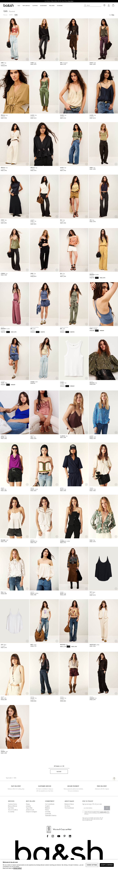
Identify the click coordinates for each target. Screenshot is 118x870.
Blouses (5, 14)
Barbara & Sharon (69, 804)
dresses (28, 804)
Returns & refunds (12, 806)
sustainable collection (50, 815)
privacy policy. (17, 868)
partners (47, 809)
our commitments (49, 804)
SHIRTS (11, 14)
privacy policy (103, 811)
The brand (59, 5)
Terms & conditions (13, 809)
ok (107, 808)
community (48, 813)
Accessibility (11, 811)
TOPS (16, 14)
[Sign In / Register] (109, 5)
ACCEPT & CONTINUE (107, 865)
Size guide (11, 807)
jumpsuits (28, 806)
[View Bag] (113, 5)
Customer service (12, 804)
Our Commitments (69, 807)
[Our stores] (104, 5)
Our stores (67, 806)
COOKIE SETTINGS (92, 865)
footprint (47, 806)
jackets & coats (30, 809)
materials (47, 807)
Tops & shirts (9, 777)
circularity (47, 811)
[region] (59, 865)
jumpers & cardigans (31, 811)
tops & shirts (29, 807)
